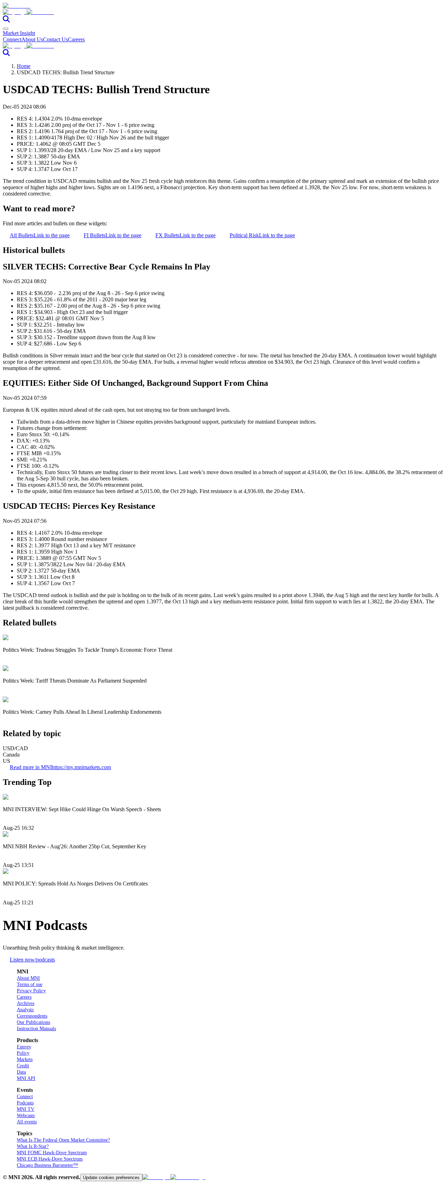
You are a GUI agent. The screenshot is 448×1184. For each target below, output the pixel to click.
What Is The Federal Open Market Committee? (63, 1140)
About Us (32, 39)
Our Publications (33, 1022)
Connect (12, 39)
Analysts (25, 1009)
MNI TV (25, 1109)
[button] (224, 12)
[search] (6, 20)
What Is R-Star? (33, 1146)
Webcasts (26, 1115)
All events (27, 1121)
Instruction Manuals (36, 1028)
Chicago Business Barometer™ (47, 1165)
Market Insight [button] (19, 33)
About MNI (28, 978)
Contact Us (55, 39)
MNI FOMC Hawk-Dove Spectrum (52, 1152)
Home (23, 66)
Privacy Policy (31, 990)
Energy (24, 1046)
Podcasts (25, 1103)
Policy (23, 1053)
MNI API (26, 1078)
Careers (76, 39)
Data (21, 1072)
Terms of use (29, 984)
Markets (25, 1059)
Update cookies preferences (111, 1177)
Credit (23, 1065)
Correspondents (32, 1016)
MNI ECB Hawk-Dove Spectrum (50, 1159)
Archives (25, 1003)
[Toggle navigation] (5, 29)
